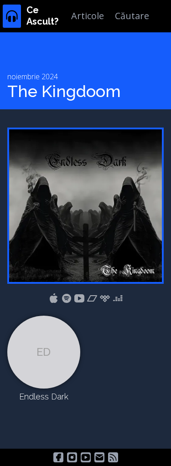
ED (43, 351)
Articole (87, 16)
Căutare (132, 16)
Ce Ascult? (42, 16)
